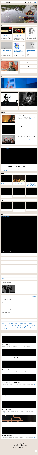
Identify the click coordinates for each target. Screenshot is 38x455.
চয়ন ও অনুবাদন (9, 325)
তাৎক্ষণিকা (21, 325)
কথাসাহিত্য (20, 323)
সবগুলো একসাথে (34, 296)
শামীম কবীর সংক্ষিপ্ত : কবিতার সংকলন (25, 62)
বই (27, 325)
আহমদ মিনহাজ (7, 323)
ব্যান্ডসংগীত (9, 327)
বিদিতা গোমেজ (4, 327)
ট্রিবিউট (19, 325)
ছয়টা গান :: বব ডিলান (29, 35)
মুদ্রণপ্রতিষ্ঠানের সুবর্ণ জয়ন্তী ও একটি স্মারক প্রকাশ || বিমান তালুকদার (18, 210)
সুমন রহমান (3, 328)
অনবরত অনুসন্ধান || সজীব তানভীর (18, 183)
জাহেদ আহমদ (14, 325)
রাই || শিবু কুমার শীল (5, 422)
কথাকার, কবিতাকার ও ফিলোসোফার (7, 369)
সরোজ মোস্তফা (29, 327)
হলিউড (6, 328)
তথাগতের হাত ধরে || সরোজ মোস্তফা (7, 409)
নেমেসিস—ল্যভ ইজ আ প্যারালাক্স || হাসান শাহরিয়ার (26, 136)
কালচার (34, 323)
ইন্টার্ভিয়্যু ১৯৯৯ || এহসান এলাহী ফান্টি (6, 251)
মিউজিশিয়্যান (11, 327)
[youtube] (22, 2)
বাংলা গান (31, 325)
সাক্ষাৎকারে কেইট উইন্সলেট (5, 267)
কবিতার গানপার (28, 323)
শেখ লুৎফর (20, 327)
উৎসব (18, 323)
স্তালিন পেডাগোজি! (4, 69)
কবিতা (26, 323)
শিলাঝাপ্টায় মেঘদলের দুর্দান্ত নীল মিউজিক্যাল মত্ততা (13, 166)
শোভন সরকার (22, 442)
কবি (24, 323)
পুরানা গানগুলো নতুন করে (21, 115)
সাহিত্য (32, 327)
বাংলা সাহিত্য (33, 325)
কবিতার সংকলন (31, 323)
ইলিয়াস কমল (11, 323)
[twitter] (27, 2)
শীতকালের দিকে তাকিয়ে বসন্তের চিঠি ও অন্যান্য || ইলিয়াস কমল (11, 382)
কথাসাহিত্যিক (22, 323)
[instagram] (30, 2)
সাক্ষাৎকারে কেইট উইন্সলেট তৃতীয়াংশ (6, 262)
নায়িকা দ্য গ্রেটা (16, 195)
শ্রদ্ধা (22, 327)
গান (4, 325)
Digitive (22, 448)
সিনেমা (35, 327)
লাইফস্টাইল (14, 327)
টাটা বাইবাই (2, 183)
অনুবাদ (2, 323)
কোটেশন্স (3, 325)
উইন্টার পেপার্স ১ (4, 395)
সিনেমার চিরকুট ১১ (29, 195)
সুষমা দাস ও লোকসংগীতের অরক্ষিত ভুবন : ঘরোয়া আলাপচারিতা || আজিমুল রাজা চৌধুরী (12, 86)
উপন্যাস (17, 323)
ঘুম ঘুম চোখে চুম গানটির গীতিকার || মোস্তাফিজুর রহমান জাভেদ (18, 36)
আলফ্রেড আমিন (18, 442)
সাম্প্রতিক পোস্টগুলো (4, 296)
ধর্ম (22, 325)
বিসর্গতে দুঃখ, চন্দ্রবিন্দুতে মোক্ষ (22, 126)
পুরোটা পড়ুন (4, 108)
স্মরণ (4, 328)
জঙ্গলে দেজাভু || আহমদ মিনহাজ (5, 35)
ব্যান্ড (6, 327)
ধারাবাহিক (24, 325)
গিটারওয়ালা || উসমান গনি (5, 104)
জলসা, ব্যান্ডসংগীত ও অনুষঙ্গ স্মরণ (6, 258)
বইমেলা (29, 325)
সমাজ (27, 327)
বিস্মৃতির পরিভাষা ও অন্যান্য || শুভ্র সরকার (8, 435)
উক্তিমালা (15, 323)
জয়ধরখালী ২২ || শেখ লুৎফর (6, 344)
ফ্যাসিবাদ (26, 325)
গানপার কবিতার (6, 325)
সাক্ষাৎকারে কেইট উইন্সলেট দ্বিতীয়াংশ (6, 271)
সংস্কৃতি (24, 327)
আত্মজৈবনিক (4, 323)
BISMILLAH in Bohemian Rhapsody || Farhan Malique (18, 51)
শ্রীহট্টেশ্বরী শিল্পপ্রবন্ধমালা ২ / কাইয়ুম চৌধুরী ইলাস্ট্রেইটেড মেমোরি (12, 357)
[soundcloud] (29, 2)
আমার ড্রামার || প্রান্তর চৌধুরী (24, 104)
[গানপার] (8, 3)
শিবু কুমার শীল (17, 327)
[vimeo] (25, 2)
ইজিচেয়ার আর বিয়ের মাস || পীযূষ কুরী (25, 66)
